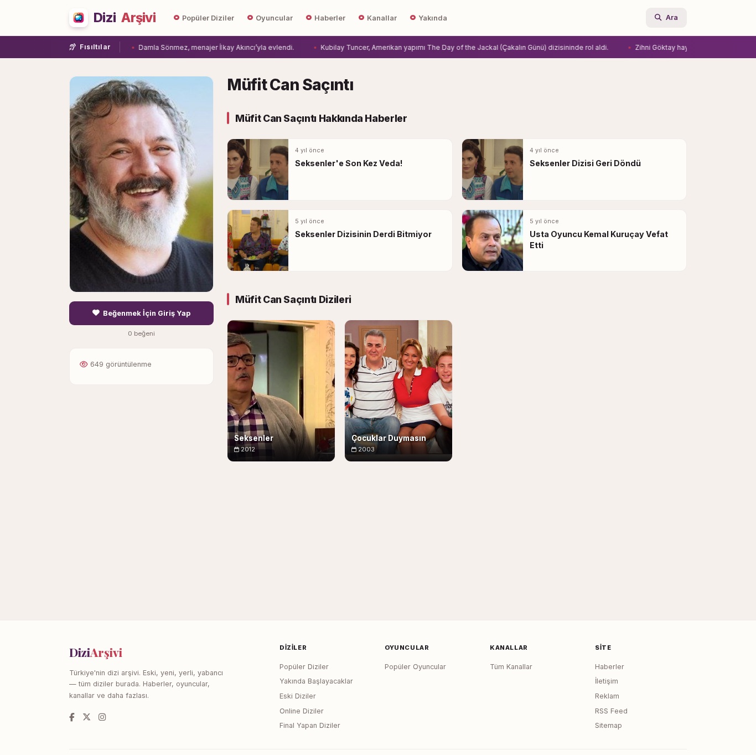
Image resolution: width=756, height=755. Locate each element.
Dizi (125, 17)
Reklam (607, 696)
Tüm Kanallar (511, 666)
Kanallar (382, 18)
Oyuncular (274, 18)
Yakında (432, 18)
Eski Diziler (297, 696)
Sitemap (608, 725)
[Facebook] (72, 717)
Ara (672, 17)
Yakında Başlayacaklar (316, 681)
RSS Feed (611, 711)
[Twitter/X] (86, 717)
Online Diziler (301, 711)
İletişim (606, 681)
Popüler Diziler (208, 18)
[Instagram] (102, 717)
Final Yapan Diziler (309, 725)
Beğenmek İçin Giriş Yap (146, 313)
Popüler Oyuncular (415, 666)
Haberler (329, 18)
